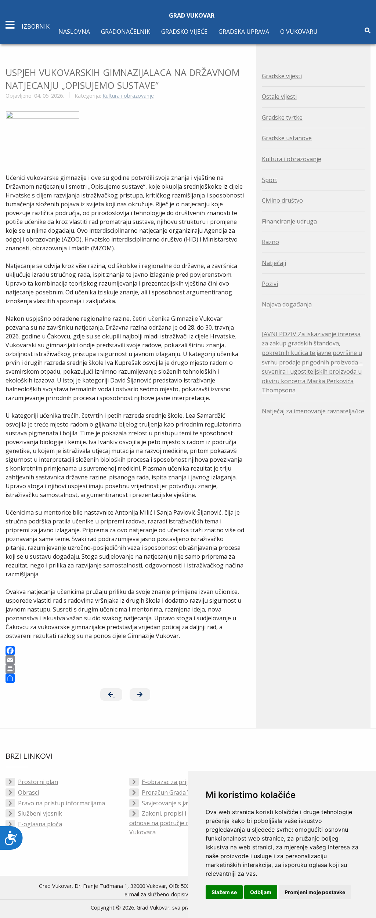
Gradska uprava (243, 32)
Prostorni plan (38, 782)
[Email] (125, 659)
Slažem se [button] (224, 892)
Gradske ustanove (287, 138)
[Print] (125, 669)
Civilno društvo (282, 200)
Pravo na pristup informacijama (61, 803)
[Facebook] (125, 650)
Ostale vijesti (279, 96)
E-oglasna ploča (40, 824)
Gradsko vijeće (184, 32)
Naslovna (74, 32)
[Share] (125, 678)
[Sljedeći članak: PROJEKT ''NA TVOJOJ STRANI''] (140, 694)
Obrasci (28, 792)
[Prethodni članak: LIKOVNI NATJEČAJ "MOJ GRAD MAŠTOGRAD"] (111, 694)
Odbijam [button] (260, 892)
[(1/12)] (42, 131)
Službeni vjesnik (40, 813)
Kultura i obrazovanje (128, 95)
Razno (270, 242)
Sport (269, 180)
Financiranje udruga (289, 221)
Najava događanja (287, 304)
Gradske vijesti (282, 76)
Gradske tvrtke (282, 117)
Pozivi (270, 284)
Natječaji (274, 263)
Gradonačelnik (125, 32)
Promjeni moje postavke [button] (315, 892)
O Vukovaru (299, 32)
